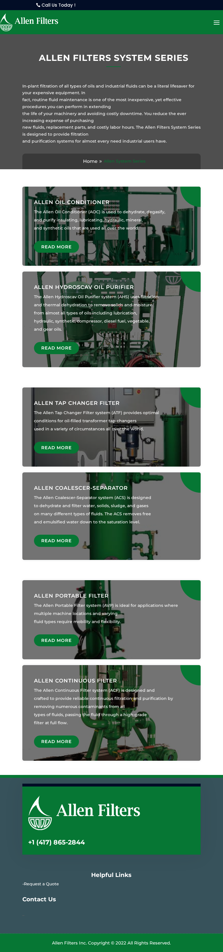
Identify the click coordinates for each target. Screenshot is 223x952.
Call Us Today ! (58, 5)
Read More (56, 247)
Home (90, 161)
